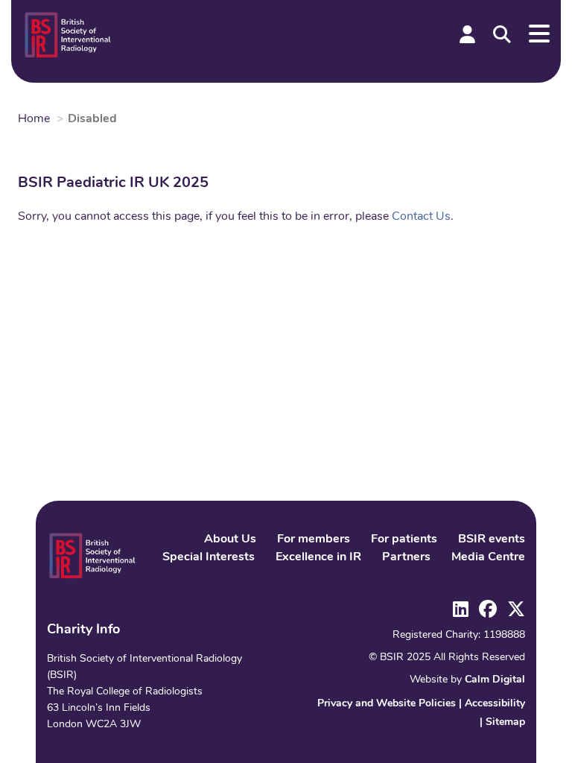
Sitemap (505, 722)
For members (313, 539)
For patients (404, 539)
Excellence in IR (318, 557)
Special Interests (208, 557)
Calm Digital (495, 680)
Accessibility (495, 703)
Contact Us (421, 217)
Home (34, 119)
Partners (406, 557)
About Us (230, 539)
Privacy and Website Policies (386, 703)
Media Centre (488, 557)
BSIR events (491, 539)
